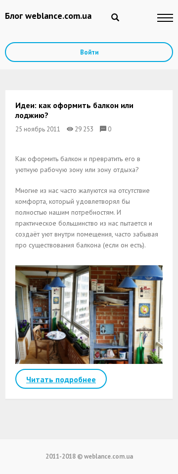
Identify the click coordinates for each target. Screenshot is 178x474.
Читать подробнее (61, 379)
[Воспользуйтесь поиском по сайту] (115, 17)
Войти (89, 52)
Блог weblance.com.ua (48, 15)
